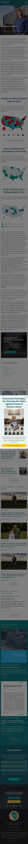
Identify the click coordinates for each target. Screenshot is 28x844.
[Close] (26, 397)
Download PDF (14, 445)
